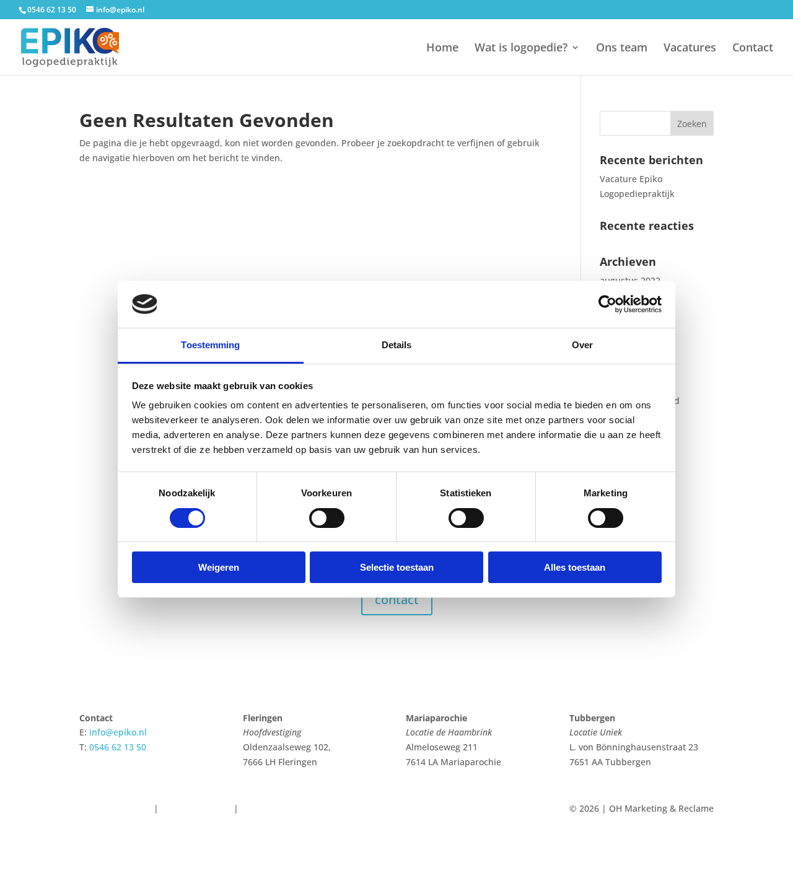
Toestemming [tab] (210, 345)
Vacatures (690, 49)
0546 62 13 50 (51, 9)
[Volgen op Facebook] (393, 811)
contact (397, 599)
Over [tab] (582, 345)
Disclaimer (101, 823)
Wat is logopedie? (521, 49)
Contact (752, 49)
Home (442, 49)
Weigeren (218, 567)
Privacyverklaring (115, 808)
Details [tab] (397, 345)
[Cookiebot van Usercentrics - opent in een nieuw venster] (607, 304)
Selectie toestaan (397, 567)
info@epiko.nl (118, 732)
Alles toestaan (574, 567)
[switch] (326, 518)
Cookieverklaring (196, 808)
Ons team (621, 49)
